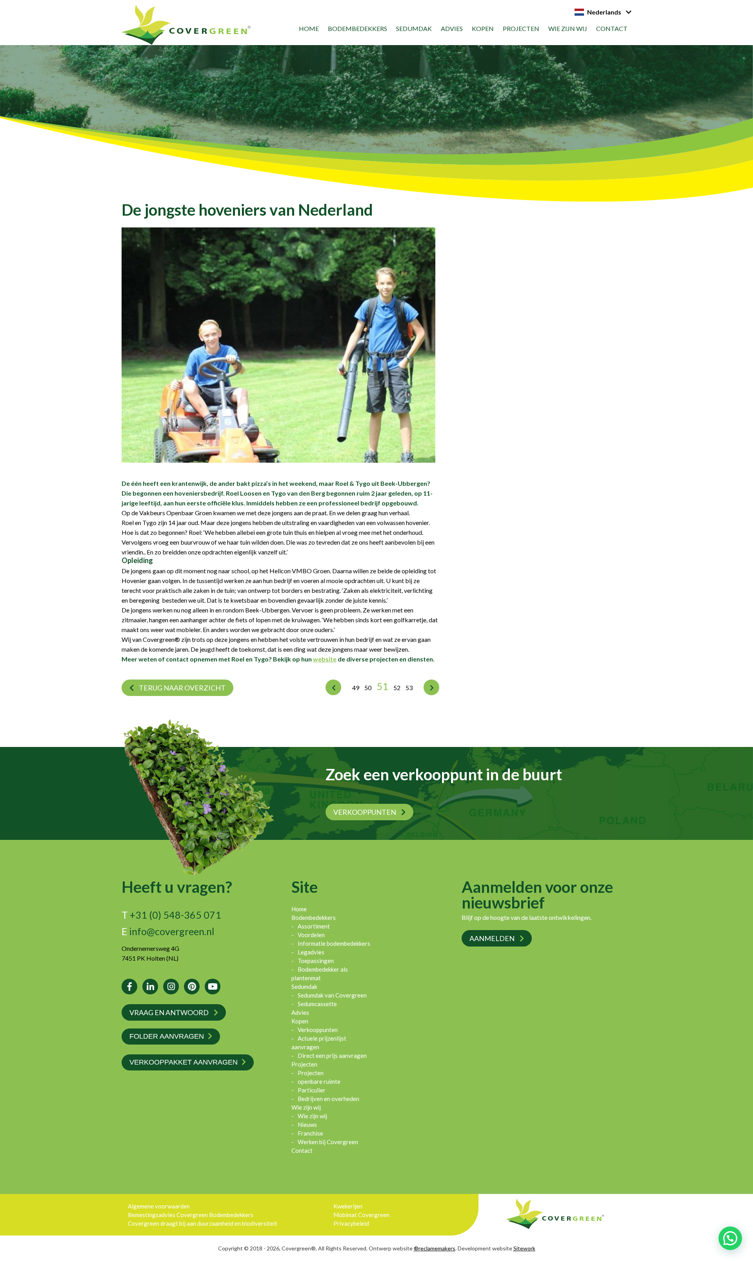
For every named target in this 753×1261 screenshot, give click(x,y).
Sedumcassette (317, 1003)
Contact (612, 28)
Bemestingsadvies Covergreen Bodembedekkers (190, 1214)
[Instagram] (171, 986)
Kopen (483, 28)
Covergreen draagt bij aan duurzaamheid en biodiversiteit (202, 1223)
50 (367, 687)
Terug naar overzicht (182, 687)
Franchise (310, 1133)
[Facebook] (129, 986)
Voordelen (311, 934)
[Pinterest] (192, 986)
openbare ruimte (319, 1081)
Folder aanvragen (166, 1036)
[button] (730, 1238)
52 (396, 687)
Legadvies (311, 952)
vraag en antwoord (169, 1012)
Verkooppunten (365, 812)
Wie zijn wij (567, 28)
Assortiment (314, 926)
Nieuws (307, 1124)
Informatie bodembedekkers (334, 943)
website (324, 659)
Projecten (521, 28)
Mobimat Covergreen (361, 1214)
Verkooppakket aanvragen (183, 1062)
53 (409, 687)
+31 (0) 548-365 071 (171, 914)
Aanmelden (492, 938)
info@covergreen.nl (168, 931)
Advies (452, 28)
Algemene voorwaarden (159, 1206)
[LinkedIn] (150, 986)
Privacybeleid (351, 1223)
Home (309, 28)
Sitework (524, 1248)
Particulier (312, 1090)
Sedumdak (414, 28)
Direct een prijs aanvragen (332, 1055)
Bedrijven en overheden (328, 1098)
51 (382, 686)
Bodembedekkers (357, 28)
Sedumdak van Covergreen (332, 995)
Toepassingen (316, 960)
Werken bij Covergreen (328, 1141)
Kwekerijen (347, 1206)
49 (355, 687)
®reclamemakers (434, 1248)
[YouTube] (212, 986)
